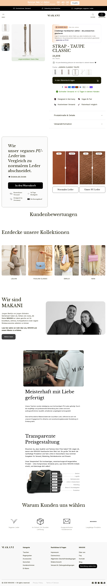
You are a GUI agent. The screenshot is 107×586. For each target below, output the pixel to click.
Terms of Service (52, 583)
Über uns (82, 552)
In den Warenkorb (25, 185)
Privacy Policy (38, 583)
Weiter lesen (8, 337)
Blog (80, 562)
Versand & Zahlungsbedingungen (62, 565)
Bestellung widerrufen (88, 566)
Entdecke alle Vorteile (18, 177)
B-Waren (26, 568)
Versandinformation (63, 124)
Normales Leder (65, 189)
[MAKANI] (53, 15)
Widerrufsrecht (56, 562)
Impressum (55, 552)
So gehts (75, 3)
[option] (103, 583)
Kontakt (82, 559)
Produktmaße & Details (64, 115)
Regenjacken (27, 556)
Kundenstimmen (28, 565)
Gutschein (26, 562)
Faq (80, 556)
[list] (28, 43)
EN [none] (103, 583)
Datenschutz (55, 556)
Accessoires (27, 559)
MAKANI (11, 583)
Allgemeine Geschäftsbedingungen (63, 559)
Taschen (26, 552)
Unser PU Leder (92, 189)
